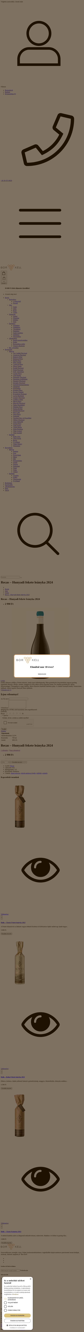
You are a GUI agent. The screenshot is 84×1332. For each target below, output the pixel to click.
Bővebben (15, 1294)
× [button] (30, 1279)
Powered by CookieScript (17, 1328)
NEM (40, 674)
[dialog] (17, 1303)
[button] (17, 1325)
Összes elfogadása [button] (17, 1315)
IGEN (44, 674)
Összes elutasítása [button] (17, 1321)
